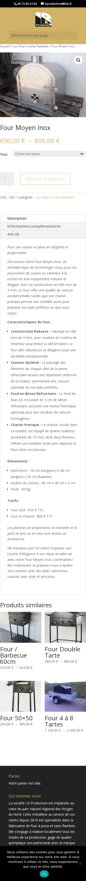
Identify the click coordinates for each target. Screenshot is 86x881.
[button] (78, 60)
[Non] (80, 863)
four (4, 154)
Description (17, 218)
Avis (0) (13, 234)
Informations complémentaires (33, 226)
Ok (44, 874)
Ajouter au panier (45, 179)
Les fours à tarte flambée (31, 46)
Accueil (5, 46)
